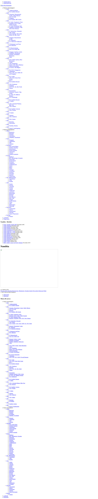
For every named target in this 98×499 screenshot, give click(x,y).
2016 (7, 75)
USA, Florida (12, 110)
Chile (10, 180)
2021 (7, 43)
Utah (10, 203)
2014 (7, 89)
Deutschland (12, 160)
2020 (7, 46)
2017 (7, 68)
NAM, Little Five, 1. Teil (9, 231)
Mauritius (11, 122)
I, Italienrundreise (13, 10)
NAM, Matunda (7, 235)
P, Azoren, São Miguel (14, 67)
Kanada (8, 215)
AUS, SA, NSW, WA (14, 49)
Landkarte (6, 217)
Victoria (11, 153)
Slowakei (11, 173)
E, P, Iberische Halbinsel (15, 41)
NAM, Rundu (6, 240)
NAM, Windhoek (7, 226)
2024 (7, 21)
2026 (7, 9)
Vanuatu (11, 212)
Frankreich (12, 163)
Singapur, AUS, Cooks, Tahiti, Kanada (15, 24)
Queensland (12, 149)
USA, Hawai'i (12, 106)
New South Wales (13, 146)
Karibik (11, 181)
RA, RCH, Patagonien (14, 70)
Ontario (11, 216)
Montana (11, 194)
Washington (12, 204)
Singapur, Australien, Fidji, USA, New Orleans (16, 28)
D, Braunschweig (13, 48)
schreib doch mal (7, 3)
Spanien (11, 175)
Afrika (7, 131)
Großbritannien (13, 164)
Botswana (11, 132)
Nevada (11, 195)
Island (10, 166)
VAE (10, 142)
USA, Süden (12, 119)
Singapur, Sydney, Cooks (15, 52)
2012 (7, 102)
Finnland (11, 162)
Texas (10, 202)
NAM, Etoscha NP (7, 236)
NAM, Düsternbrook (8, 237)
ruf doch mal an (7, 1)
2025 (7, 13)
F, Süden (11, 101)
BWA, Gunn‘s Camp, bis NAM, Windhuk (13, 242)
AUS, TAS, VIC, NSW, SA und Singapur (15, 73)
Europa (8, 155)
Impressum (5, 296)
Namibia (11, 135)
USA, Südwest (13, 116)
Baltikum (11, 157)
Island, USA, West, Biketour (16, 65)
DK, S (10, 80)
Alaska (11, 184)
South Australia (13, 150)
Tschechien (12, 176)
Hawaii (11, 189)
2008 (7, 118)
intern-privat (6, 294)
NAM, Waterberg (7, 238)
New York (11, 198)
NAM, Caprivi (6, 241)
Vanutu (11, 88)
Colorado (11, 186)
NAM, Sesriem (6, 227)
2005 (7, 124)
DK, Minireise (12, 45)
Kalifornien (12, 190)
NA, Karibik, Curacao (14, 109)
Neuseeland (12, 90)
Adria (10, 57)
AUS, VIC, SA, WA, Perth (15, 87)
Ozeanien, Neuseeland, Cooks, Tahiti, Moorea (15, 15)
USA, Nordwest (13, 84)
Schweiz (11, 172)
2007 (7, 120)
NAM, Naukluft (7, 228)
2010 (7, 111)
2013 (7, 98)
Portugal (11, 169)
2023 (7, 30)
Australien (8, 145)
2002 (7, 127)
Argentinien (12, 179)
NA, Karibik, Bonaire (14, 11)
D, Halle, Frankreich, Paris (16, 22)
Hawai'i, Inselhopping (14, 128)
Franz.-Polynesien (14, 214)
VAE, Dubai (12, 32)
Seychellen (12, 123)
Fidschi (11, 210)
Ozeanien (8, 207)
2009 (7, 114)
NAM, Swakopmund (8, 229)
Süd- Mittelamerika (11, 177)
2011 (7, 107)
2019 (7, 50)
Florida (11, 188)
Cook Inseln (12, 208)
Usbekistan (12, 71)
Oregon (11, 199)
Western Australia (13, 154)
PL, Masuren (12, 40)
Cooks (10, 62)
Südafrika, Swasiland (14, 53)
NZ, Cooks (12, 76)
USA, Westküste (13, 63)
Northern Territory (13, 147)
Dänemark (11, 159)
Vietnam (11, 115)
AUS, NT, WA (12, 17)
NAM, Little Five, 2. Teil (9, 232)
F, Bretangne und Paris (15, 44)
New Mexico (12, 197)
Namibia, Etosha (13, 125)
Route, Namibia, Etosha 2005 (10, 224)
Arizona (11, 185)
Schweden (12, 171)
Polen (10, 168)
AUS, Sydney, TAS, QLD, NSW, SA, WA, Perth (15, 34)
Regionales (6, 219)
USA (7, 182)
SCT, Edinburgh (13, 97)
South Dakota (12, 201)
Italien (10, 167)
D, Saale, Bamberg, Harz (15, 26)
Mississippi (12, 193)
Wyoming (11, 206)
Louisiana (11, 192)
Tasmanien (12, 151)
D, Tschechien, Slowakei (15, 31)
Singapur (11, 18)
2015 (7, 83)
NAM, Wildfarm (7, 233)
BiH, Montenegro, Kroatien (16, 158)
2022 (7, 36)
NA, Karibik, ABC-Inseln (15, 19)
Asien (7, 138)
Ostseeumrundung (14, 66)
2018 (7, 58)
